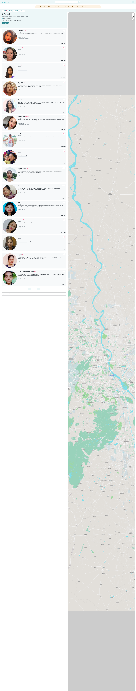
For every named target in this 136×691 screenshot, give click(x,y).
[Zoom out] (133, 16)
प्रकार (5, 10)
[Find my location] (133, 19)
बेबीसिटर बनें (129, 2)
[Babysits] (5, 2)
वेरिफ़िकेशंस (16, 10)
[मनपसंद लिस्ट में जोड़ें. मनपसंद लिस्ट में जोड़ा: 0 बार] (64, 31)
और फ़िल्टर (23, 10)
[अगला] (38, 289)
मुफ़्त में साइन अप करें (5, 23)
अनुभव (11, 10)
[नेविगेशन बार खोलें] (133, 2)
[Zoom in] (133, 14)
